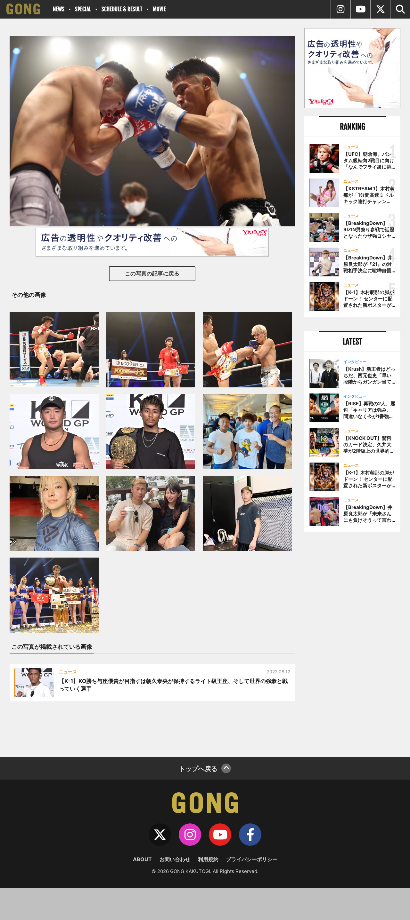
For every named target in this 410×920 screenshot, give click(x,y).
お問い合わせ (175, 859)
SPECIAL (83, 9)
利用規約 (208, 859)
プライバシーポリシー (251, 859)
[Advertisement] (352, 642)
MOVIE (159, 9)
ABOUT (142, 859)
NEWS (58, 9)
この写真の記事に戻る (152, 273)
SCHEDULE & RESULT (122, 9)
